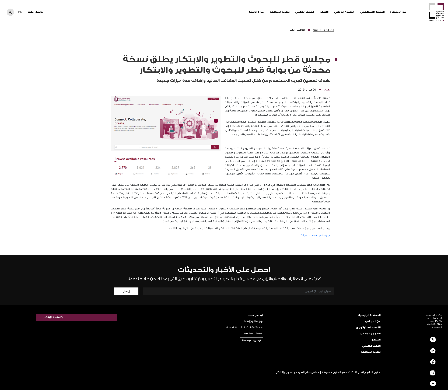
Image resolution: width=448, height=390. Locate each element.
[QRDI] (436, 12)
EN (20, 11)
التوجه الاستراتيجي (372, 11)
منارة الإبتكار (256, 11)
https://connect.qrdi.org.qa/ (315, 235)
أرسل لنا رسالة (251, 340)
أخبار (327, 89)
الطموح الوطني (344, 11)
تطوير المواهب (280, 11)
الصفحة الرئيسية (323, 30)
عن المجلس (398, 11)
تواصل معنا (35, 11)
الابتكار (324, 11)
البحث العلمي (304, 11)
